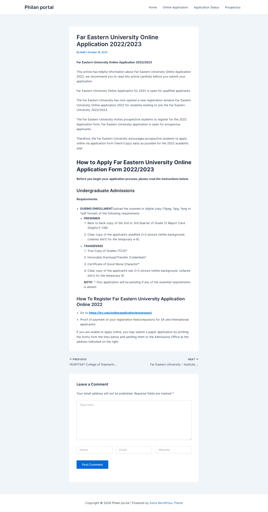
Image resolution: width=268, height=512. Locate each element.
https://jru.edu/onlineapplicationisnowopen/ (120, 313)
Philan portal (39, 7)
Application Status (206, 7)
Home (153, 7)
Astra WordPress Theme (166, 503)
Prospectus (232, 7)
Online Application (175, 7)
